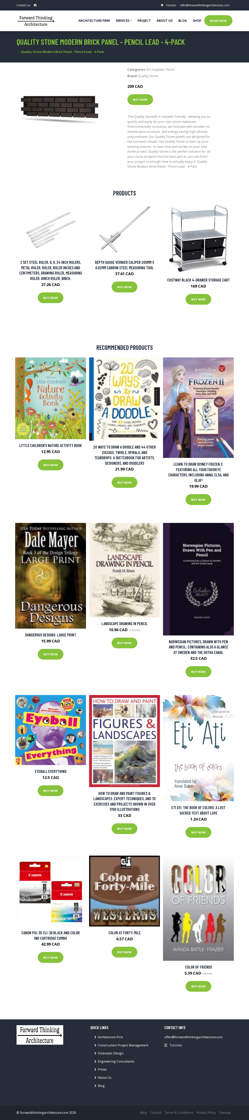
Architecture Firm (110, 1037)
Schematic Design (111, 1053)
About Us (165, 20)
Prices (102, 1069)
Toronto (171, 5)
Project (144, 20)
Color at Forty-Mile (125, 932)
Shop (197, 20)
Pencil (170, 69)
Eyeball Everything (51, 771)
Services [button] (122, 20)
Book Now (218, 21)
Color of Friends (198, 966)
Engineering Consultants (116, 1061)
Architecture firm (94, 20)
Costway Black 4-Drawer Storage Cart (198, 279)
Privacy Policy (206, 1112)
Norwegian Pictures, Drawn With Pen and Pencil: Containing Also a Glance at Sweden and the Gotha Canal (198, 647)
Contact (155, 1112)
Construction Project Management (123, 1045)
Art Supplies (155, 69)
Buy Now (140, 99)
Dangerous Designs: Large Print (50, 634)
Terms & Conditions (178, 1112)
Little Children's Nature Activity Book (50, 445)
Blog (182, 20)
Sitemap (225, 1112)
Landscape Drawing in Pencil (125, 623)
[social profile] (35, 5)
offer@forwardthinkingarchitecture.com (204, 5)
